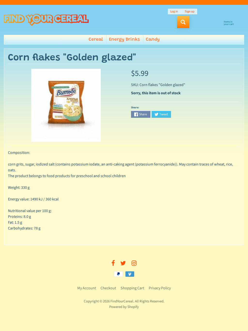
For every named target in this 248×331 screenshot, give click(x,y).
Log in (174, 11)
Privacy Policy (160, 288)
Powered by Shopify (124, 306)
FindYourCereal (121, 301)
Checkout (108, 288)
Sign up (189, 11)
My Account (86, 288)
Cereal (96, 39)
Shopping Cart (132, 288)
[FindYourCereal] (46, 20)
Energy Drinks (124, 39)
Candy (153, 39)
